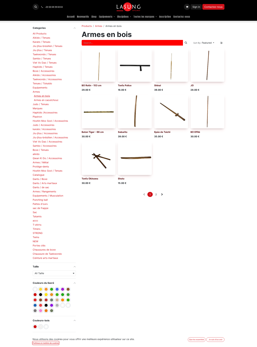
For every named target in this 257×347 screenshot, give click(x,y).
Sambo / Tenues (42, 58)
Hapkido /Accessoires (45, 112)
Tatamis (37, 216)
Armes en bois (42, 95)
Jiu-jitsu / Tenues (42, 50)
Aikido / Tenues (41, 37)
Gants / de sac (41, 187)
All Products (39, 33)
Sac (35, 212)
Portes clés (39, 245)
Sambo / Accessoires (45, 145)
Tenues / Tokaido (42, 83)
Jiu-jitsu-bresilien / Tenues (47, 46)
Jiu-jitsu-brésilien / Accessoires (50, 137)
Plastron (37, 116)
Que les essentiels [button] (196, 339)
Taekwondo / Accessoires (47, 79)
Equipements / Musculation (48, 195)
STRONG (38, 233)
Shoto (121, 178)
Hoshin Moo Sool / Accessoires (50, 120)
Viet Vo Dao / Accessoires (47, 141)
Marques (37, 108)
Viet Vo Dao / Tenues (45, 62)
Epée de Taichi (162, 132)
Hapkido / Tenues (43, 66)
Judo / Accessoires (43, 124)
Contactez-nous (213, 6)
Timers (36, 228)
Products (87, 25)
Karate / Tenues (41, 41)
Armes (36, 91)
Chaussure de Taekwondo (47, 253)
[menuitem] (71, 17)
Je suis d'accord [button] (215, 339)
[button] (36, 7)
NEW (35, 241)
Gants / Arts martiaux (45, 183)
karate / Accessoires (44, 129)
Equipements (40, 87)
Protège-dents (41, 166)
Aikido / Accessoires (44, 75)
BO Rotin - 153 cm (91, 85)
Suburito (122, 132)
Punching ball (40, 199)
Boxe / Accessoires (43, 70)
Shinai (157, 85)
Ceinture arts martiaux (45, 257)
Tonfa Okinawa (90, 178)
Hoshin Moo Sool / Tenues (47, 170)
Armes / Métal (40, 162)
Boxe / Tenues (41, 149)
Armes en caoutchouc (46, 100)
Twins (36, 237)
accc (35, 220)
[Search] (186, 43)
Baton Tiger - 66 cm (93, 132)
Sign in (196, 6)
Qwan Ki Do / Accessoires (47, 158)
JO (192, 85)
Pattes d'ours (40, 203)
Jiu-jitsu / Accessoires (45, 133)
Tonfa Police (124, 85)
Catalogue (38, 174)
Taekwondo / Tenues (44, 54)
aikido (36, 154)
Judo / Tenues (41, 104)
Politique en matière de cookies (46, 343)
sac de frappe (40, 208)
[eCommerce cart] (187, 7)
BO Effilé (195, 132)
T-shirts (37, 224)
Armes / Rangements (44, 191)
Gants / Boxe (40, 179)
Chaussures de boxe (44, 249)
